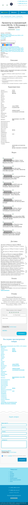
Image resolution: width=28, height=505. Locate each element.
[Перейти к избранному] (14, 9)
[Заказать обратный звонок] (21, 9)
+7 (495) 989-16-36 (22, 1)
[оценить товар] (10, 312)
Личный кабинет (13, 478)
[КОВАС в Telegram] (7, 5)
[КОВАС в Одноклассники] (16, 498)
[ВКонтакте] (3, 45)
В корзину (3, 43)
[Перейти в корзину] (24, 9)
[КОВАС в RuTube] (11, 4)
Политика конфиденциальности (14, 495)
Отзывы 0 (18, 29)
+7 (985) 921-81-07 (22, 3)
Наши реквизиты (5, 290)
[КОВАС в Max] (3, 5)
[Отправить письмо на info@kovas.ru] (17, 9)
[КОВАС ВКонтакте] (15, 498)
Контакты (12, 475)
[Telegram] (9, 45)
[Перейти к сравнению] (10, 9)
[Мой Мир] (7, 45)
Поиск (11, 481)
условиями (10, 455)
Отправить (21, 333)
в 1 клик (10, 43)
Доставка (12, 473)
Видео (11, 471)
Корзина (12, 476)
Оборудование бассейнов (15, 479)
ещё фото (4, 330)
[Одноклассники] (5, 45)
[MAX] (11, 45)
